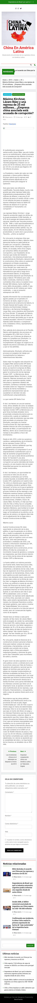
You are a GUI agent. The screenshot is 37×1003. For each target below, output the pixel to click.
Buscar (30, 945)
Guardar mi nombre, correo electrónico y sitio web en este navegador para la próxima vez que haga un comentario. (18, 842)
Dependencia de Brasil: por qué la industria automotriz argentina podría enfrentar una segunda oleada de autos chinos (22, 887)
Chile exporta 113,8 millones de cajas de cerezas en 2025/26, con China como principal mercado (19, 965)
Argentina (7, 94)
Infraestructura (18, 94)
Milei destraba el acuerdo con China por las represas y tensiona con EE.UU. (23, 871)
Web (6, 832)
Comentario (9, 792)
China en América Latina (18, 50)
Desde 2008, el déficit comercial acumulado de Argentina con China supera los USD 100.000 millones (16, 2)
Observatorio (8, 117)
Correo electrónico (11, 824)
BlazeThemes (18, 999)
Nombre (8, 816)
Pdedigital (12, 124)
